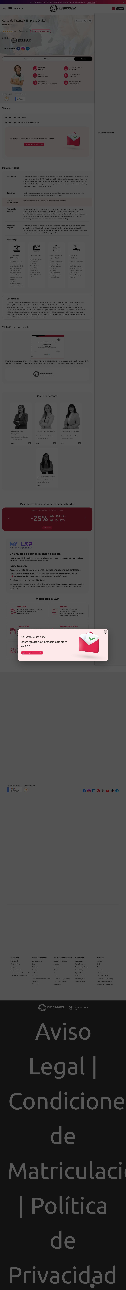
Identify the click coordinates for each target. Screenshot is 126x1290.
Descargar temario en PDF (33, 653)
